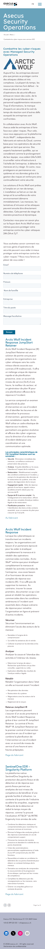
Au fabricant (11, 518)
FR (33, 4)
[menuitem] (14, 946)
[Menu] (39, 4)
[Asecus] (14, 4)
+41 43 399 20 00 (10, 923)
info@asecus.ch (25, 923)
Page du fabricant (14, 755)
